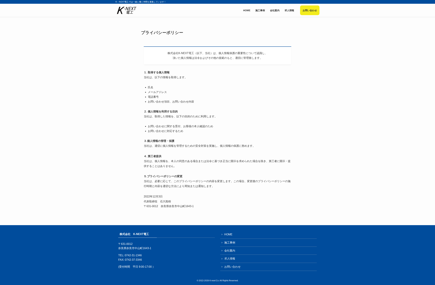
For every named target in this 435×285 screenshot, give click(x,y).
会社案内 (229, 250)
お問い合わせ (232, 266)
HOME (228, 234)
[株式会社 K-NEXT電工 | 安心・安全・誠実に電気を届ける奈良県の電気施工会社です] (127, 10)
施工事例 (229, 242)
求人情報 (229, 258)
